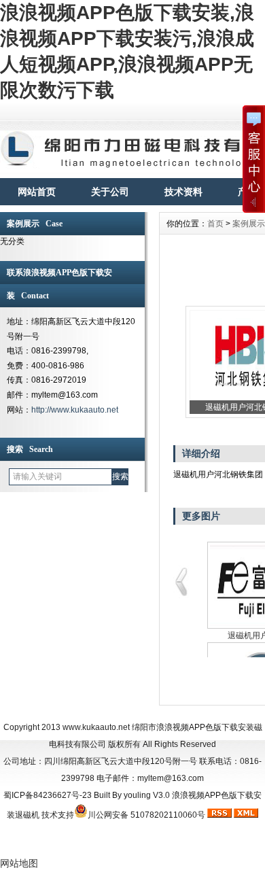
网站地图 (19, 863)
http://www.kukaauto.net (74, 410)
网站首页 (37, 191)
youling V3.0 (147, 795)
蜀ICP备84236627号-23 (47, 795)
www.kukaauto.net (96, 727)
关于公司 (110, 191)
